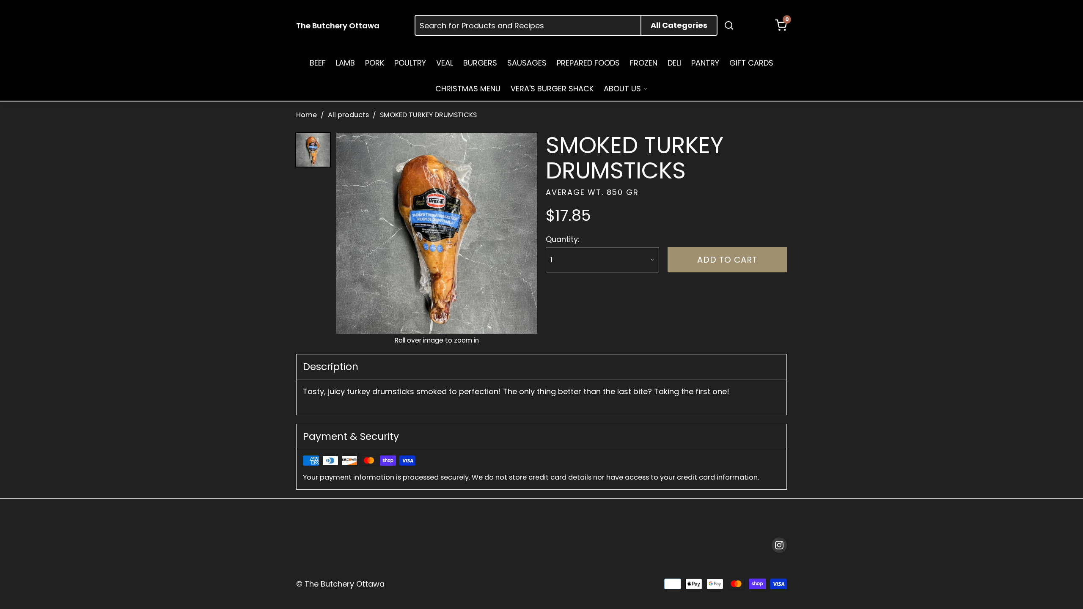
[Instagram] (779, 545)
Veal (444, 63)
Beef (318, 63)
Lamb (345, 63)
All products (348, 115)
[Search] (728, 25)
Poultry (410, 63)
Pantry (705, 63)
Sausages (527, 63)
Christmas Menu (467, 88)
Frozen (643, 63)
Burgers (480, 63)
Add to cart (727, 260)
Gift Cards (751, 63)
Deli (674, 63)
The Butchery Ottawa (337, 25)
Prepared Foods (588, 63)
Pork (374, 63)
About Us (622, 88)
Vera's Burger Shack (552, 88)
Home (306, 115)
